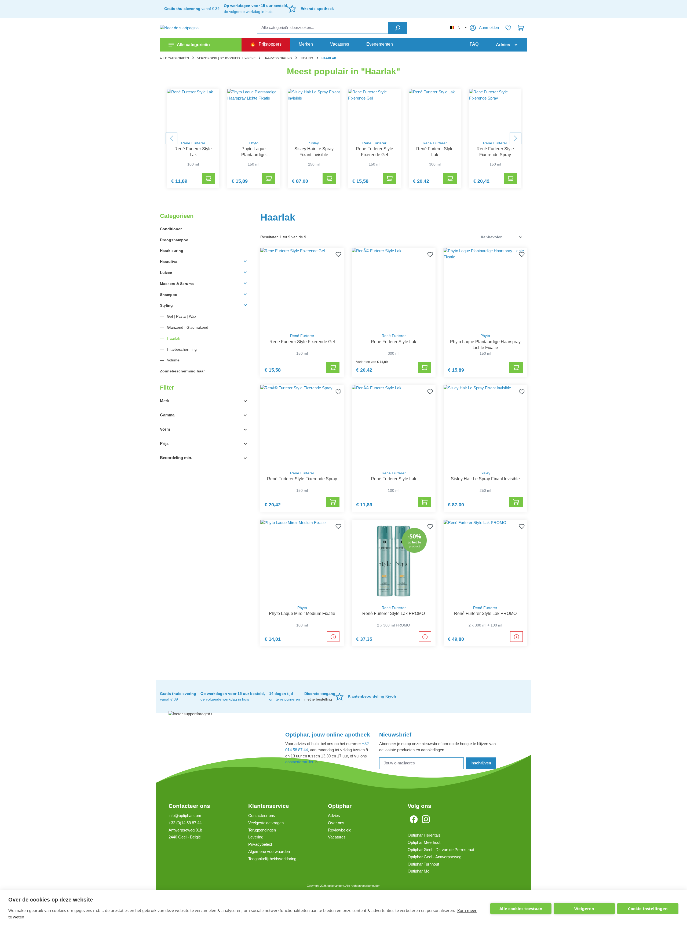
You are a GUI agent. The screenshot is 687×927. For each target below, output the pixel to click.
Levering (255, 837)
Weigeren (584, 908)
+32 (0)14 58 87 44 (185, 822)
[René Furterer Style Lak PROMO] (393, 561)
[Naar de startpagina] (187, 28)
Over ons (336, 822)
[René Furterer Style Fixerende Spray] (495, 113)
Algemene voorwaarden (269, 851)
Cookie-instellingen (648, 908)
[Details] (333, 636)
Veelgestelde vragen (266, 822)
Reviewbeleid (339, 830)
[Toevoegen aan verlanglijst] (337, 254)
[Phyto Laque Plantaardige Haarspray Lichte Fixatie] (253, 113)
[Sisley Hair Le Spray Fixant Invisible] (314, 113)
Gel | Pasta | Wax (181, 316)
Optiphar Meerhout (424, 842)
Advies (334, 815)
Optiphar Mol (419, 871)
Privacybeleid (260, 844)
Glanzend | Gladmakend (187, 327)
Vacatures (337, 837)
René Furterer (193, 143)
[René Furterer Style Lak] (193, 113)
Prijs (164, 443)
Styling (166, 305)
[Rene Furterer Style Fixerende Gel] (374, 113)
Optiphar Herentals (424, 835)
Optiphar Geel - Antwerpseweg (434, 857)
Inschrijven (480, 763)
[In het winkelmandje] (208, 178)
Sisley (314, 143)
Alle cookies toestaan (520, 908)
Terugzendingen (262, 830)
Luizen (166, 272)
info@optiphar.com (185, 815)
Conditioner (171, 229)
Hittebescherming (181, 349)
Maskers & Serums (177, 283)
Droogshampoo (174, 240)
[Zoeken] (397, 28)
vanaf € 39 (192, 8)
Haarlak (173, 338)
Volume (173, 360)
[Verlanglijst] (508, 28)
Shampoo (168, 294)
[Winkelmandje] (521, 28)
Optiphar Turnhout (423, 864)
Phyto (253, 143)
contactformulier (299, 762)
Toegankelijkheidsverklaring (272, 858)
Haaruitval (169, 261)
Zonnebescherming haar (182, 371)
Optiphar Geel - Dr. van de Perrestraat (441, 849)
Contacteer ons (189, 806)
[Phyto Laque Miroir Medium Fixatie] (302, 561)
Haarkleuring (171, 250)
